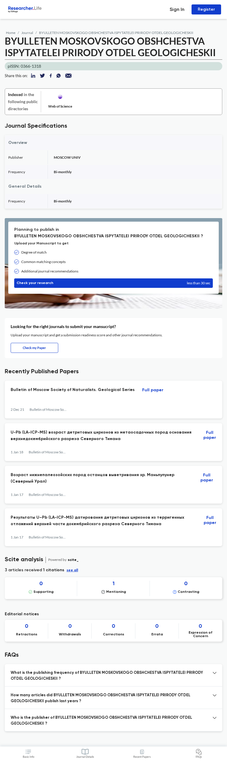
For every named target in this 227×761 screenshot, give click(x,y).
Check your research (113, 283)
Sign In (177, 9)
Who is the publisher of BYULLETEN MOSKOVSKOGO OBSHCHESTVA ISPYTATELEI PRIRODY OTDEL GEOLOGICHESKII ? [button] (101, 721)
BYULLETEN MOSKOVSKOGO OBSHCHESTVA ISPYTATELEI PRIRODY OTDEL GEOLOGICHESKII (116, 32)
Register (206, 9)
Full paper (152, 390)
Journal (27, 32)
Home (10, 32)
